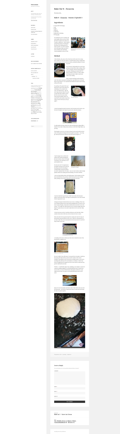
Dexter (35, 95)
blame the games (36, 88)
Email (55, 391)
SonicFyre (33, 56)
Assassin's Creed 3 (34, 41)
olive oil (56, 30)
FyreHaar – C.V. (34, 76)
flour (64, 25)
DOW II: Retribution (34, 45)
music (36, 103)
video (38, 109)
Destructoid (33, 27)
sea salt (57, 34)
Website (56, 396)
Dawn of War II (34, 93)
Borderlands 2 (33, 43)
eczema (81, 69)
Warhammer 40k (34, 110)
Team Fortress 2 (34, 49)
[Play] (54, 347)
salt (55, 27)
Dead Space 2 (32, 95)
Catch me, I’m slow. (35, 78)
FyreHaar (64, 354)
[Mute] (83, 347)
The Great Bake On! (34, 72)
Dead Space (40, 93)
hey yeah (34, 100)
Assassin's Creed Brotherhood (34, 85)
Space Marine (33, 108)
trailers (35, 109)
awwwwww (33, 86)
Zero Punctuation (34, 34)
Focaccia (64, 18)
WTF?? (32, 74)
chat (35, 92)
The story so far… (58, 13)
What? (34, 112)
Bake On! (69, 354)
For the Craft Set (34, 70)
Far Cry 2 (34, 96)
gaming (41, 99)
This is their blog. (34, 20)
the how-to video (77, 125)
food (37, 97)
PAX (35, 105)
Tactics (37, 108)
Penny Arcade (33, 29)
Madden (36, 100)
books (40, 88)
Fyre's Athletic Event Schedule (36, 63)
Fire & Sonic (34, 4)
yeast (55, 28)
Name (55, 386)
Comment (56, 370)
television (32, 109)
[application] (69, 320)
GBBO (32, 100)
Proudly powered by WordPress (60, 431)
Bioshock (32, 88)
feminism (37, 96)
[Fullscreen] (84, 347)
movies (33, 103)
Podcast (37, 105)
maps (39, 101)
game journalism (36, 99)
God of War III (33, 47)
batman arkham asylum (37, 86)
